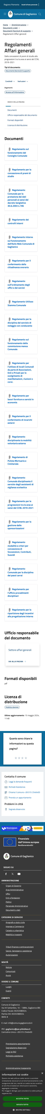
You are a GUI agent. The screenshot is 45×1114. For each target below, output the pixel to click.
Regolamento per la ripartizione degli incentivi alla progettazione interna (21, 613)
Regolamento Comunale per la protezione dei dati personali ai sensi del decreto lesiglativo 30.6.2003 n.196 (18, 198)
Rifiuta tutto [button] (22, 1105)
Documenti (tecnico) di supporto (17, 30)
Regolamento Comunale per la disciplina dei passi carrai (20, 572)
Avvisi (8, 975)
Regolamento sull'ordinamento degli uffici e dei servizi (19, 284)
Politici (9, 901)
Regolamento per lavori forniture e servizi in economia (21, 399)
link (10, 1093)
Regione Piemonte (11, 4)
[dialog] (22, 1092)
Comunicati (10, 971)
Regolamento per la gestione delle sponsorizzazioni (19, 525)
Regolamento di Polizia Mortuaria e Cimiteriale (18, 460)
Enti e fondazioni (13, 897)
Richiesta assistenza (14, 1055)
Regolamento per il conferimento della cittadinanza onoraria (19, 264)
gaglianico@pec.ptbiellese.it (18, 1029)
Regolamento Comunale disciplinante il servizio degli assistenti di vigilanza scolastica (21, 482)
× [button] (42, 1073)
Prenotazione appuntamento (18, 1043)
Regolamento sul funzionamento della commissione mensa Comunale (18, 344)
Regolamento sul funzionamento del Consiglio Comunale (18, 152)
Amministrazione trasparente (18, 1068)
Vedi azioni (22, 81)
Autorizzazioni (12, 954)
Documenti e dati (10, 27)
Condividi (9, 81)
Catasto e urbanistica (15, 930)
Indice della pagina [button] (16, 102)
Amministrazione (19, 24)
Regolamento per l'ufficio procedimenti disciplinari (18, 592)
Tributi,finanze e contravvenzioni (20, 946)
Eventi (8, 990)
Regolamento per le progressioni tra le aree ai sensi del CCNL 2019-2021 (20, 504)
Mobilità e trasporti (14, 934)
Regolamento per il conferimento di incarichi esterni (20, 419)
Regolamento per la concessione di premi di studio (19, 173)
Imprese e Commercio (15, 926)
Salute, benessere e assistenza (19, 950)
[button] (22, 1110)
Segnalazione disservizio (16, 1047)
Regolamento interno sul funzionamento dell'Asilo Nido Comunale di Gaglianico (21, 242)
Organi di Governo (13, 885)
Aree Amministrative (15, 889)
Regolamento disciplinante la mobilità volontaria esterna (19, 440)
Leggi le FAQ (11, 1051)
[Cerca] (39, 14)
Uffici (8, 893)
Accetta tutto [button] (22, 1099)
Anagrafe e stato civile (15, 922)
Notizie (9, 967)
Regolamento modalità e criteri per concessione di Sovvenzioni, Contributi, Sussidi (19, 548)
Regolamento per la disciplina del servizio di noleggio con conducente (20, 322)
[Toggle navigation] (5, 13)
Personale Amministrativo (17, 905)
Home (5, 24)
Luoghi (9, 986)
